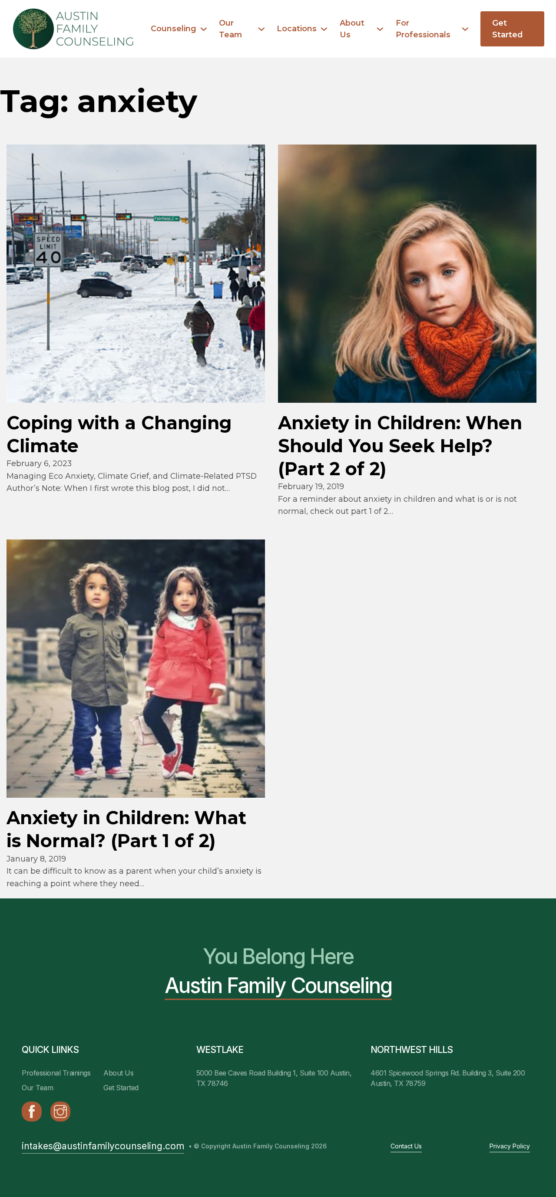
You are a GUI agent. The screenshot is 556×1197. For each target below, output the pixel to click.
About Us (352, 28)
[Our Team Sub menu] (261, 29)
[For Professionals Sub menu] (465, 29)
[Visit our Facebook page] (32, 1111)
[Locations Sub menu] (324, 29)
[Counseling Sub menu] (204, 29)
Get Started (507, 28)
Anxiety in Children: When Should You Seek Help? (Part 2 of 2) (400, 446)
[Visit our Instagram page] (60, 1111)
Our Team (230, 28)
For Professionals (423, 28)
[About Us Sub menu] (380, 29)
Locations (297, 28)
